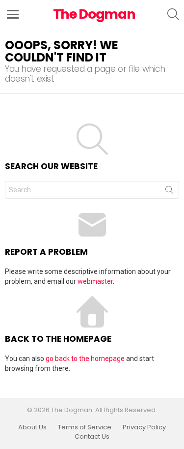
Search (169, 192)
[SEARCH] (173, 14)
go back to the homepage (85, 358)
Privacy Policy (144, 427)
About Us (32, 427)
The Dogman (94, 14)
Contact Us (92, 437)
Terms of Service (84, 427)
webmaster (95, 281)
